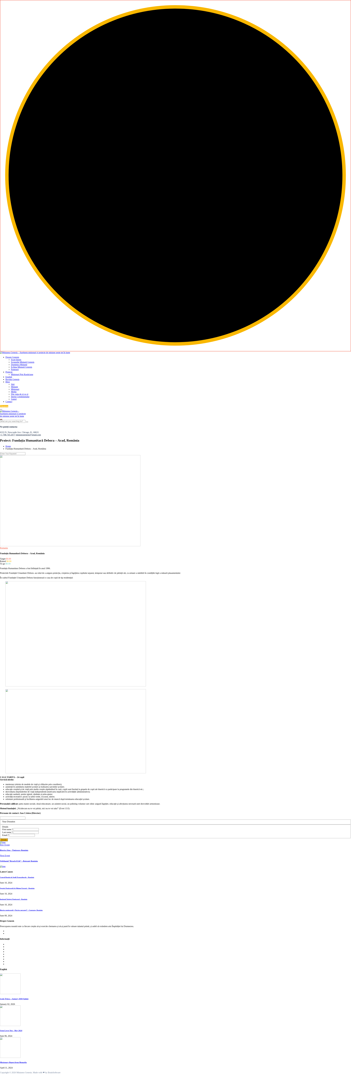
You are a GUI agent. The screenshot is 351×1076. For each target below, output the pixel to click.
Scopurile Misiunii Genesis (22, 362)
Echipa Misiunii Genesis (21, 367)
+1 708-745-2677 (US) (15, 931)
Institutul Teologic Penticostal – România (13, 899)
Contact (8, 401)
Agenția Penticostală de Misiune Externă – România (17, 888)
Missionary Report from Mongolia (13, 1062)
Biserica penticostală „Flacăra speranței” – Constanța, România (21, 910)
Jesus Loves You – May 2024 (11, 1031)
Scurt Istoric (16, 359)
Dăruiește (4, 406)
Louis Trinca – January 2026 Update (14, 999)
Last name (7, 832)
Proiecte (8, 372)
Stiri (13, 384)
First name (7, 829)
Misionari (15, 389)
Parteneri (15, 369)
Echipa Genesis (12, 951)
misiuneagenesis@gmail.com (18, 933)
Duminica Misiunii (19, 364)
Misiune (14, 387)
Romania (4, 548)
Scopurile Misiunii (13, 947)
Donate (4, 840)
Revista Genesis (12, 379)
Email (5, 835)
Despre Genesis (12, 357)
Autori (14, 399)
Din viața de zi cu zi (19, 394)
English (8, 377)
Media (13, 392)
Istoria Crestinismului (20, 396)
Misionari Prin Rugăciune (22, 374)
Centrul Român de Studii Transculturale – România (17, 877)
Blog (7, 382)
